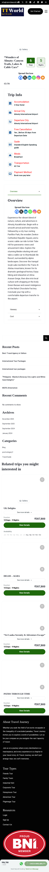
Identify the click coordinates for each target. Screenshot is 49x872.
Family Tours (8, 778)
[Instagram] (38, 78)
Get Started (35, 11)
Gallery (25, 49)
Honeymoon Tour (10, 792)
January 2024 (7, 433)
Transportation (21, 163)
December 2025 (8, 419)
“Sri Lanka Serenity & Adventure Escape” (24, 635)
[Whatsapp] (34, 78)
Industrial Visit (8, 783)
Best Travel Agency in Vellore (14, 353)
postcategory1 (7, 452)
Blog (3, 447)
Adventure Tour (9, 797)
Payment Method (23, 172)
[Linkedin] (29, 78)
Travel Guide (6, 457)
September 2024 (8, 428)
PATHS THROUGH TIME (17, 694)
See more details (23, 512)
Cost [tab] (12, 316)
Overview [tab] (13, 191)
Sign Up (6, 820)
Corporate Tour (9, 787)
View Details (24, 525)
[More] (43, 78)
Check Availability (37, 864)
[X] (25, 78)
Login (5, 815)
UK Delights (10, 508)
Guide (17, 141)
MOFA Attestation (9, 388)
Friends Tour (8, 774)
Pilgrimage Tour (9, 802)
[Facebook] (21, 78)
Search (46, 338)
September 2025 (8, 424)
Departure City (21, 120)
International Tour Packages (14, 361)
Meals (17, 153)
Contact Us (7, 825)
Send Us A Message (32, 869)
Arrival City (19, 111)
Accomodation (21, 101)
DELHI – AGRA (12, 576)
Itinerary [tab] (13, 309)
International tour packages (13, 369)
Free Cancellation (23, 129)
